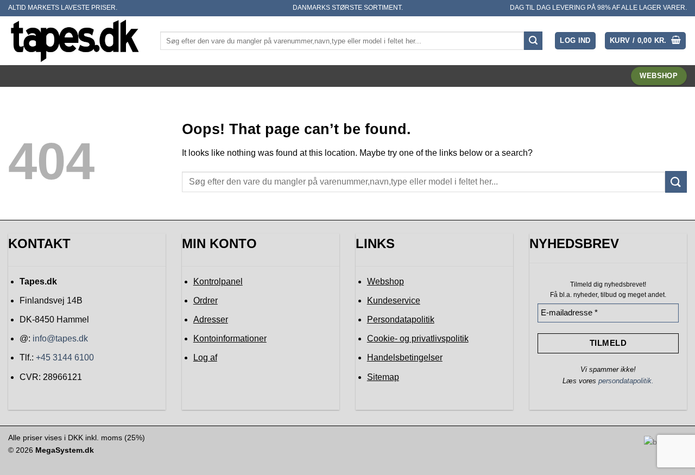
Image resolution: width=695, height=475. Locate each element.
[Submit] (533, 40)
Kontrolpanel (218, 281)
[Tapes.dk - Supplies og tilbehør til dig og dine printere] (76, 40)
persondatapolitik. (626, 381)
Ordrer (205, 300)
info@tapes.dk (60, 338)
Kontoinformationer (230, 338)
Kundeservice (393, 300)
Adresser (210, 319)
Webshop (385, 281)
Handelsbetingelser (405, 357)
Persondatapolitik (400, 319)
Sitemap (383, 377)
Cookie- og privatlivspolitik (418, 338)
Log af (205, 357)
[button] (575, 41)
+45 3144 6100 (65, 357)
